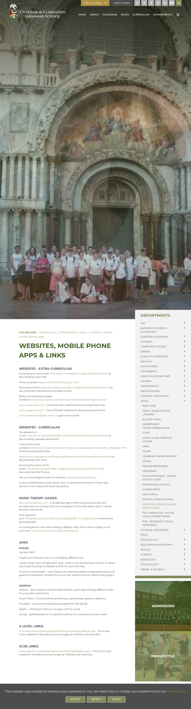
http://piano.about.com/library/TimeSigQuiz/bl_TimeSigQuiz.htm (61, 518)
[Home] (37, 11)
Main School (48, 332)
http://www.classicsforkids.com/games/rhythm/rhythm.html (76, 387)
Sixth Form (122, 2)
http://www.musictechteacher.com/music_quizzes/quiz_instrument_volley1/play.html (78, 447)
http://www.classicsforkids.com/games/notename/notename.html (63, 468)
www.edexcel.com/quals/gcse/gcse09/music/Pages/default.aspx (54, 651)
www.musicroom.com (32, 405)
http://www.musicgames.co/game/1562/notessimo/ (79, 373)
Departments (68, 332)
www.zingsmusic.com (31, 410)
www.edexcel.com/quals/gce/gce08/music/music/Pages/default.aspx (57, 631)
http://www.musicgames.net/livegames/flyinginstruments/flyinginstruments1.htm (65, 456)
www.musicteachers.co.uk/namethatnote (54, 530)
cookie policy (176, 691)
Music (83, 332)
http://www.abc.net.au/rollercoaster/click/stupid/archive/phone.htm (69, 399)
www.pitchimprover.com (33, 502)
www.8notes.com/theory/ (81, 477)
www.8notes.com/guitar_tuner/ (37, 415)
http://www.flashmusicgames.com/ (59, 382)
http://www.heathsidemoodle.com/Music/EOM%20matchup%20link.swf (67, 435)
